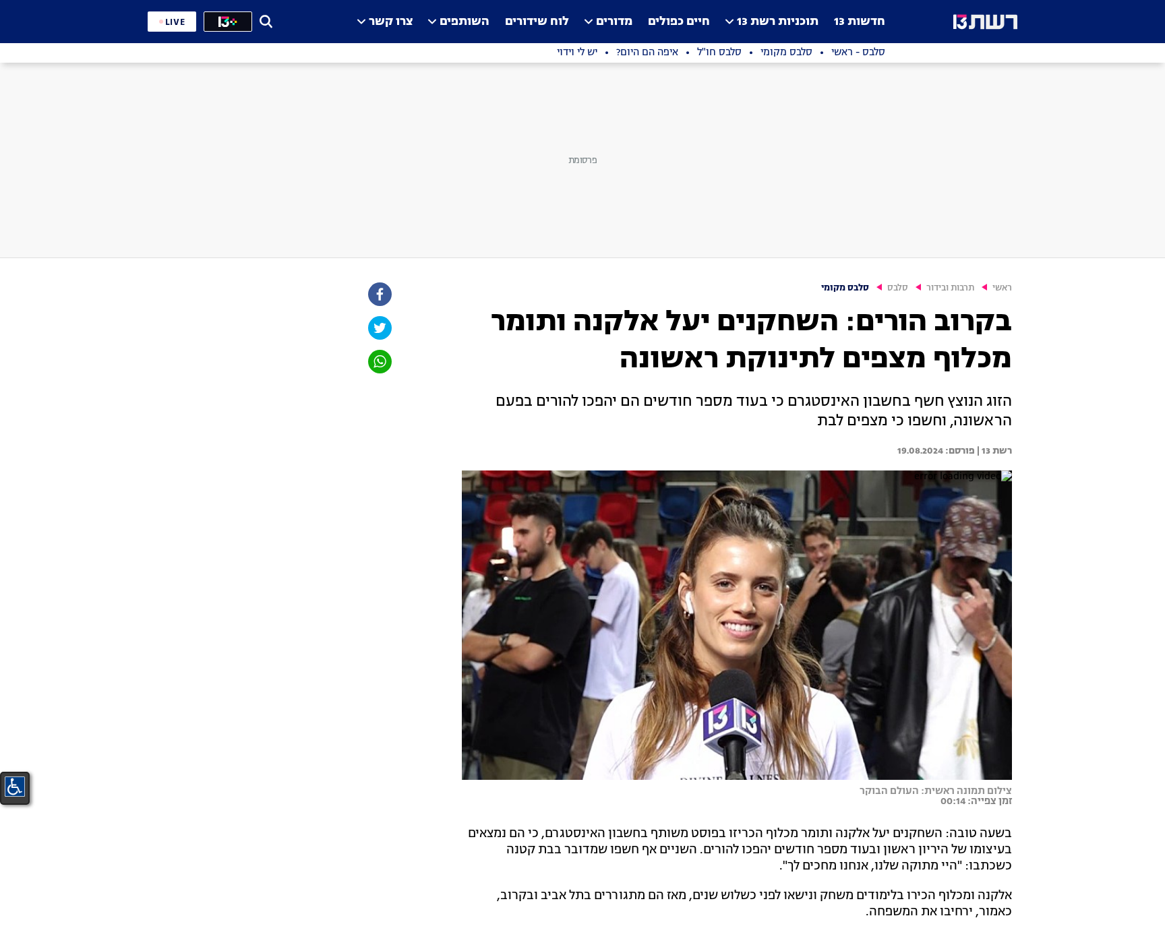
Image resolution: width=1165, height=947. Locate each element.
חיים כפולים (679, 22)
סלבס (897, 288)
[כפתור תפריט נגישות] (15, 786)
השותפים (464, 22)
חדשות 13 (859, 22)
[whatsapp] (379, 361)
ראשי (1002, 288)
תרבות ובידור (950, 288)
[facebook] (379, 294)
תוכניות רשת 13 (777, 22)
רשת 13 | (993, 451)
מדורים (614, 22)
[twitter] (379, 328)
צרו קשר (391, 22)
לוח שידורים (537, 22)
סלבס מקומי (845, 288)
